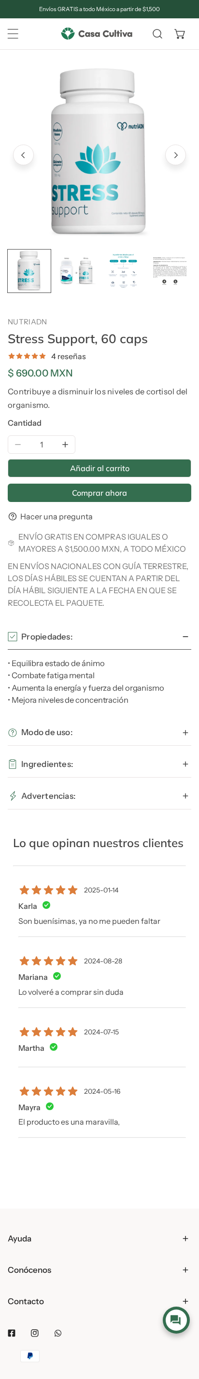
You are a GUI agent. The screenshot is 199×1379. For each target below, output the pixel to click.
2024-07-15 (101, 1032)
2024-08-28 (103, 961)
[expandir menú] (13, 33)
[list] (99, 154)
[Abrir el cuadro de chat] (176, 1320)
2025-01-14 (101, 890)
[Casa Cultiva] (96, 34)
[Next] (175, 155)
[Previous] (23, 155)
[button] (180, 33)
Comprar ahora (99, 493)
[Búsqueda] (157, 33)
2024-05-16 (102, 1091)
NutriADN (27, 321)
